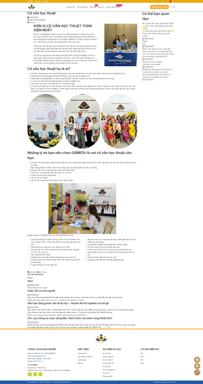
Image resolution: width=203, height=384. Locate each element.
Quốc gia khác (108, 376)
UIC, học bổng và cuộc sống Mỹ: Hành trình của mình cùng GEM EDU (69, 318)
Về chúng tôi (82, 353)
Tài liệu (30, 1)
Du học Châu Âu (108, 363)
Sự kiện (93, 7)
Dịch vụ (101, 7)
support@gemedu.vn (39, 356)
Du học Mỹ (106, 366)
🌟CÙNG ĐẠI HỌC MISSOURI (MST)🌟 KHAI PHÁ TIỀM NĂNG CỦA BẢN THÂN (158, 33)
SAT (141, 353)
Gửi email (33, 272)
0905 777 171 (38, 361)
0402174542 (46, 358)
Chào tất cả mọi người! (41, 290)
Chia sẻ (32, 22)
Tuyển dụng (82, 360)
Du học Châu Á (108, 360)
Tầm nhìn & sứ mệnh (85, 356)
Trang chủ (70, 7)
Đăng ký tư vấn (160, 7)
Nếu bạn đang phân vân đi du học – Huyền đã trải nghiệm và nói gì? (68, 303)
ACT (141, 360)
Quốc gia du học (113, 7)
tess (30, 280)
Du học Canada (108, 356)
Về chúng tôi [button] (82, 7)
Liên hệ (45, 1)
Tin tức (37, 1)
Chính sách (172, 382)
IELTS (142, 356)
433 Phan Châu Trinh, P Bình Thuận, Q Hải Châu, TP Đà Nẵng (48, 370)
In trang (42, 272)
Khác (142, 363)
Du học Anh (107, 353)
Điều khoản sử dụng (161, 382)
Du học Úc (106, 373)
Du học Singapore (109, 370)
